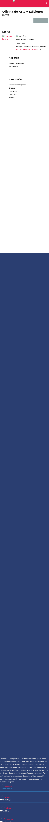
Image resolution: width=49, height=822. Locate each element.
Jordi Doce (13, 66)
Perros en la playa (25, 39)
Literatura (13, 91)
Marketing (8, 797)
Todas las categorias (17, 85)
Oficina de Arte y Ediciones (27, 49)
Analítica (7, 808)
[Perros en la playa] (8, 37)
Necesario (8, 786)
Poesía (12, 97)
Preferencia (8, 819)
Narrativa (12, 94)
